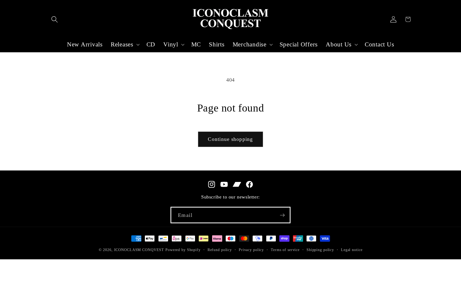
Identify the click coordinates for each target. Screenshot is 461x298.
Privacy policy (251, 250)
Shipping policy (320, 250)
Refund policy (220, 250)
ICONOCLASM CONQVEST (139, 250)
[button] (54, 19)
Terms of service (285, 250)
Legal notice (352, 250)
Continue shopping (230, 139)
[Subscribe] (282, 215)
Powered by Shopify (183, 250)
